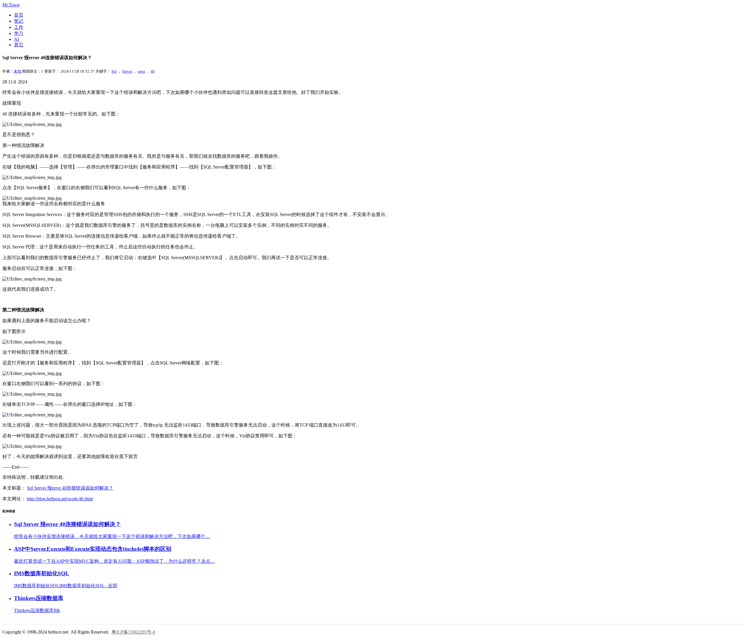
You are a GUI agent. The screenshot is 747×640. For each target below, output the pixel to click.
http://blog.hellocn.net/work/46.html (60, 498)
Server (127, 71)
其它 (18, 44)
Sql (114, 71)
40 (153, 71)
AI (16, 39)
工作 (18, 27)
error (141, 71)
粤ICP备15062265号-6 (133, 632)
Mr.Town (11, 4)
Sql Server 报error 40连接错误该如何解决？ (70, 487)
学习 (18, 33)
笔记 (18, 21)
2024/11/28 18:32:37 (77, 71)
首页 (18, 15)
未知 (17, 71)
